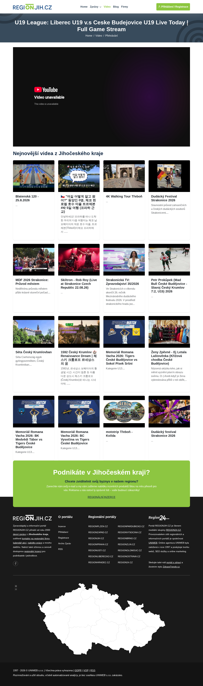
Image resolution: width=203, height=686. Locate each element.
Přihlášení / (168, 6)
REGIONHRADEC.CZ (99, 562)
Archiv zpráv (64, 543)
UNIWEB (153, 543)
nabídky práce (35, 543)
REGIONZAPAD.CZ (98, 532)
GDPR (78, 670)
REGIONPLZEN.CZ (98, 526)
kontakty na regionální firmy (35, 538)
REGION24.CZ (125, 562)
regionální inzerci (32, 551)
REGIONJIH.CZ (96, 538)
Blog (116, 6)
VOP (85, 670)
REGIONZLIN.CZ (126, 544)
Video (107, 6)
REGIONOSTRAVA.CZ (129, 556)
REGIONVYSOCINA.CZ (129, 532)
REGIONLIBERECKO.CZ (100, 556)
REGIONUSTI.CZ (97, 550)
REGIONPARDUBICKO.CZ (131, 526)
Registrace (181, 6)
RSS (60, 549)
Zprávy (94, 6)
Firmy (124, 6)
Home (84, 6)
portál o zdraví (174, 562)
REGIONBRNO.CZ (127, 538)
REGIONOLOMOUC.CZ (130, 550)
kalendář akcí (19, 543)
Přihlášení (63, 532)
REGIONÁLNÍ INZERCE (101, 497)
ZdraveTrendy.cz (171, 566)
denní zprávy (19, 534)
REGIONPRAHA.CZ (98, 544)
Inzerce (62, 526)
